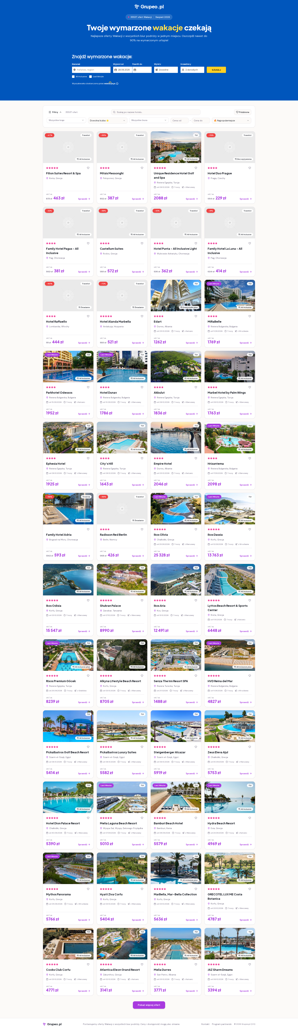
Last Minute (98, 76)
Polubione (244, 112)
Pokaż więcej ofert (149, 1005)
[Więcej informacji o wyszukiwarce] (117, 84)
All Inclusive (81, 76)
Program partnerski (222, 1024)
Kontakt (205, 1024)
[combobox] (107, 120)
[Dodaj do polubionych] (88, 167)
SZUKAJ (216, 69)
